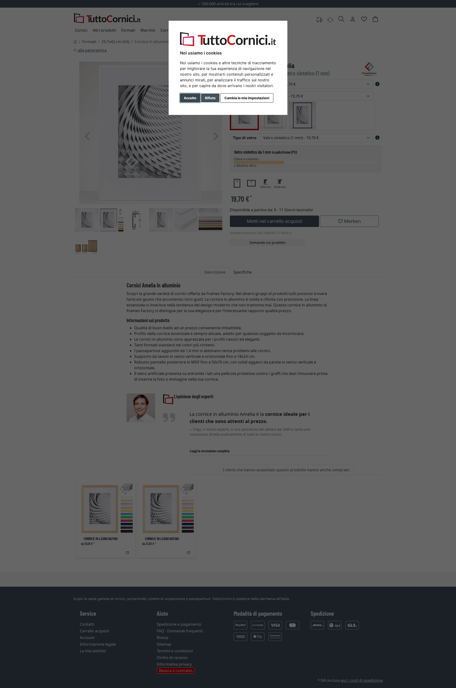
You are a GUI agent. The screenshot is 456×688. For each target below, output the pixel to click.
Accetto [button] (190, 98)
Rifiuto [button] (210, 98)
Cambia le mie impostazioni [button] (246, 98)
